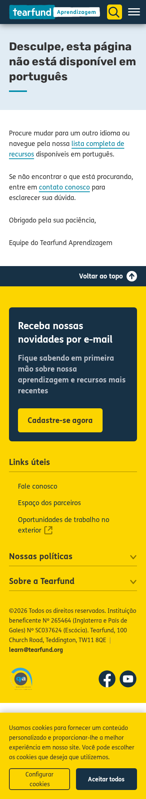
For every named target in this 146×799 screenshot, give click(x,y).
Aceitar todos (106, 779)
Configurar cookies (39, 779)
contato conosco (64, 187)
